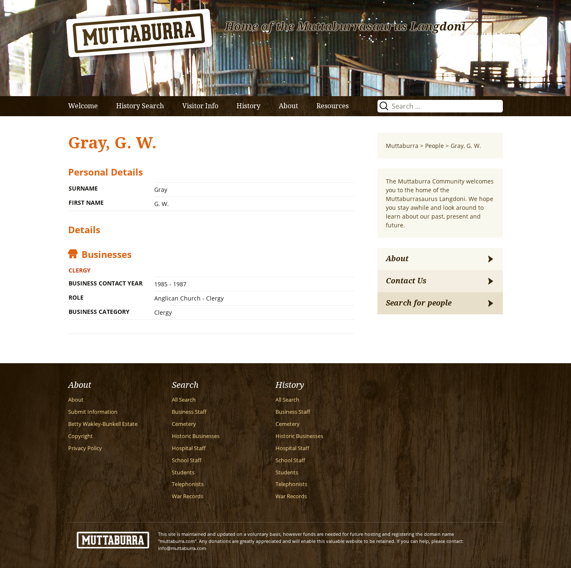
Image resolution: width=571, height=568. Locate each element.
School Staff (186, 460)
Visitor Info (200, 106)
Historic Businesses (195, 436)
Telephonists (188, 484)
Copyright (80, 436)
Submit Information (92, 411)
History (248, 106)
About (288, 106)
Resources (332, 106)
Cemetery (184, 424)
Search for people (418, 303)
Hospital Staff (189, 448)
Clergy (80, 270)
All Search (184, 399)
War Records (187, 496)
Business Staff (189, 411)
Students (183, 472)
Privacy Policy (85, 448)
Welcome (83, 106)
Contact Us (406, 281)
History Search (140, 106)
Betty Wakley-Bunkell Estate (103, 424)
